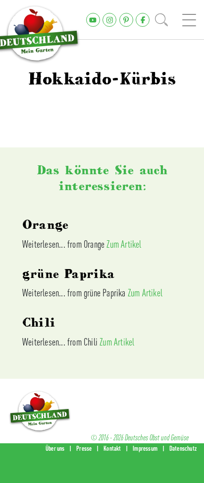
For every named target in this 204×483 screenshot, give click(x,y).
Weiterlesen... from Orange (64, 244)
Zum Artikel (123, 244)
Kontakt (112, 448)
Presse (84, 448)
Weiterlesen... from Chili (61, 341)
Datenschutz (183, 448)
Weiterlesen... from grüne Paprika (75, 292)
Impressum (145, 448)
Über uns (55, 448)
